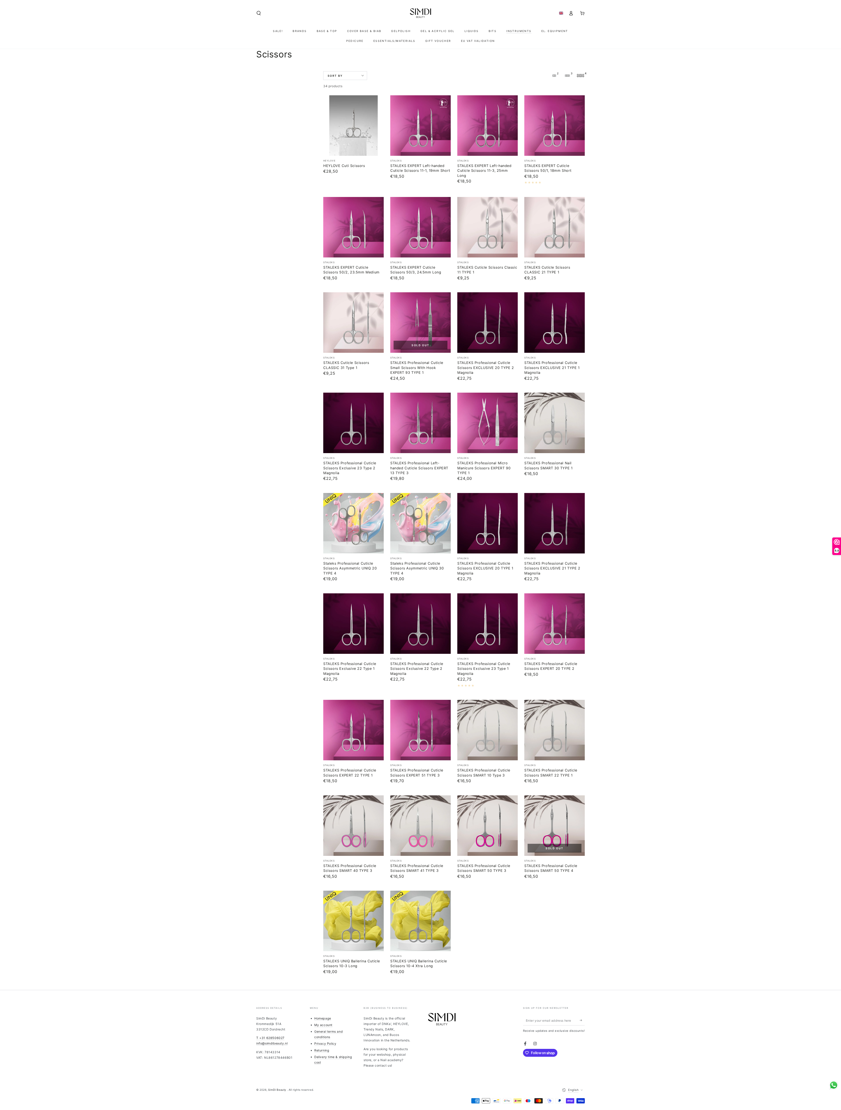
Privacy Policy (325, 1043)
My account (323, 1025)
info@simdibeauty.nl (272, 1043)
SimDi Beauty (277, 1089)
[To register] (582, 1020)
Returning (321, 1050)
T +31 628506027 (270, 1038)
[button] (258, 13)
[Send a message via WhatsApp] (834, 1085)
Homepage (322, 1018)
